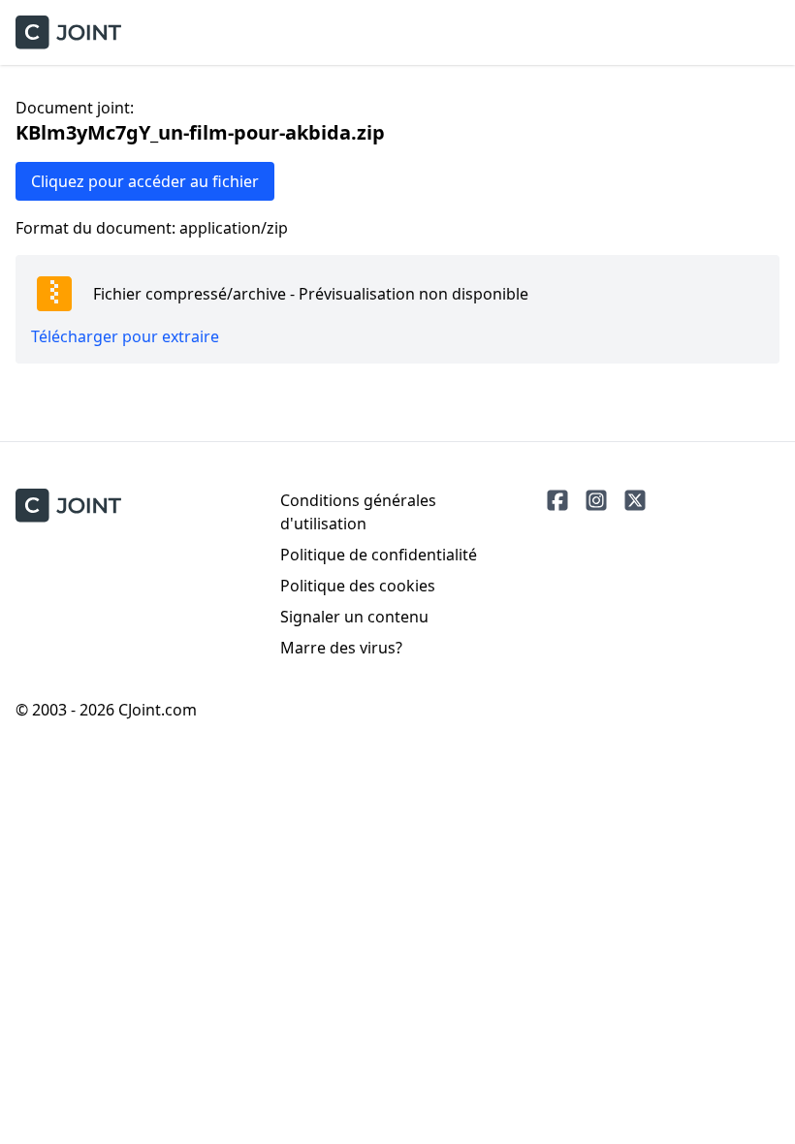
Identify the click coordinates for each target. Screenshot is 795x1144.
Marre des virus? (341, 647)
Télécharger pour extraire (125, 336)
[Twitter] (635, 500)
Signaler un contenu (354, 616)
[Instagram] (596, 500)
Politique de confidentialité (378, 554)
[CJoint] (68, 506)
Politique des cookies (357, 585)
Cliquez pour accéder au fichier (145, 181)
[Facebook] (557, 500)
